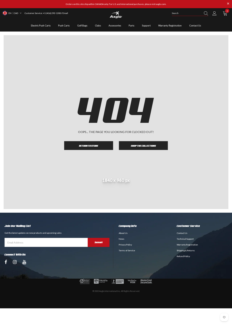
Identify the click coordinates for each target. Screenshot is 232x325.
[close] (228, 4)
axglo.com (161, 4)
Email (65, 13)
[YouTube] (24, 262)
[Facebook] (6, 262)
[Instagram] (15, 262)
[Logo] (116, 15)
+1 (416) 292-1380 (52, 13)
